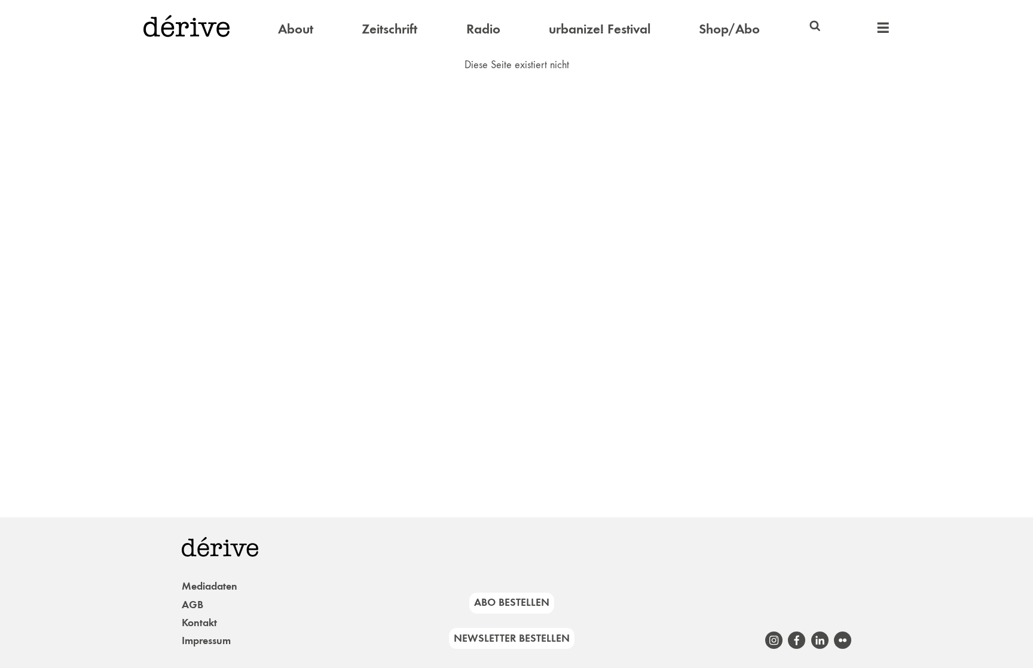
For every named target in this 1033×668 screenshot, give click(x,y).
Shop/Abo (729, 28)
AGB (192, 604)
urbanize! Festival (599, 28)
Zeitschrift (389, 28)
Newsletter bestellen (512, 638)
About (295, 28)
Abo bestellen (511, 602)
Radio (483, 28)
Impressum (206, 640)
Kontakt (199, 622)
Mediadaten (209, 586)
